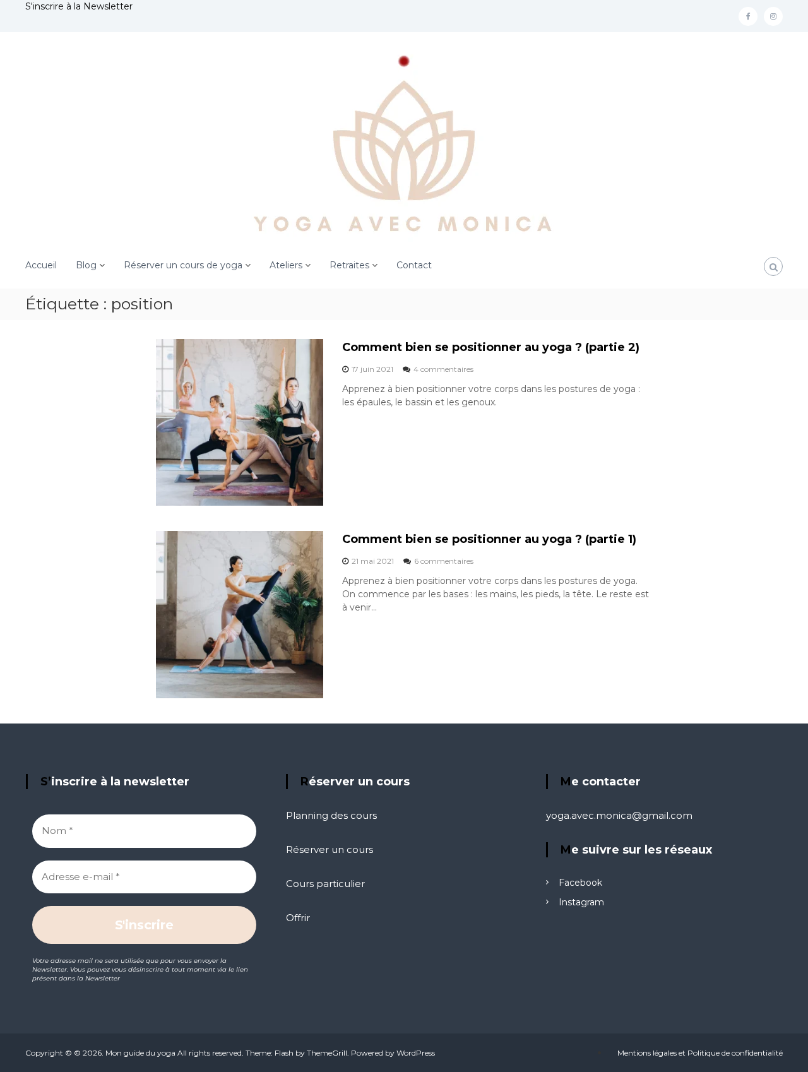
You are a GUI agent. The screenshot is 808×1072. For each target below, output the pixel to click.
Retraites (349, 265)
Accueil (41, 265)
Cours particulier (325, 884)
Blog (86, 265)
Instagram (581, 902)
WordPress (415, 1052)
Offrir (298, 918)
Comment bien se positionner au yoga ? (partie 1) (489, 539)
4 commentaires (443, 369)
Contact (414, 265)
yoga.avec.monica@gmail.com (619, 815)
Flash (284, 1052)
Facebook (580, 882)
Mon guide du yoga (140, 1052)
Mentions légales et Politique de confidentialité (700, 1052)
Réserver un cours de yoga (183, 265)
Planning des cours (331, 815)
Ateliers (286, 265)
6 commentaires (443, 561)
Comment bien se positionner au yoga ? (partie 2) (490, 347)
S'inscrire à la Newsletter (79, 6)
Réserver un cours (329, 849)
